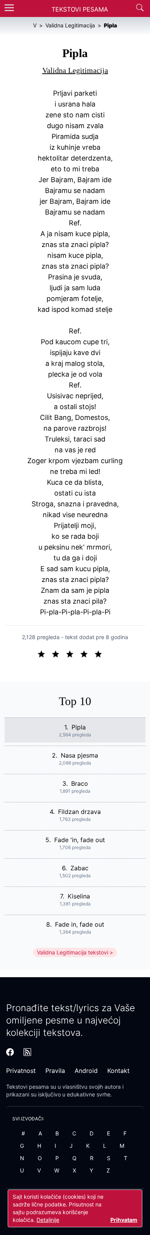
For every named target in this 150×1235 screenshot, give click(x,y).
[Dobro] (87, 653)
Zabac (79, 868)
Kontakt (118, 1070)
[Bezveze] (59, 653)
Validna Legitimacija (75, 70)
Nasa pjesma (79, 755)
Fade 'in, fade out (79, 840)
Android (86, 1070)
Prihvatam (123, 1219)
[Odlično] (100, 653)
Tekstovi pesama (27, 1086)
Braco (79, 783)
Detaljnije (48, 1219)
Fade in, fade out (79, 924)
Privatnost (21, 1070)
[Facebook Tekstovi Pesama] (10, 1052)
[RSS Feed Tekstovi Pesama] (27, 1052)
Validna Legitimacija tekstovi (72, 952)
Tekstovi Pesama (80, 9)
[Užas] (44, 653)
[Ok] (73, 653)
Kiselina (79, 896)
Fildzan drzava (79, 811)
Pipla (79, 727)
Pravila (55, 1070)
